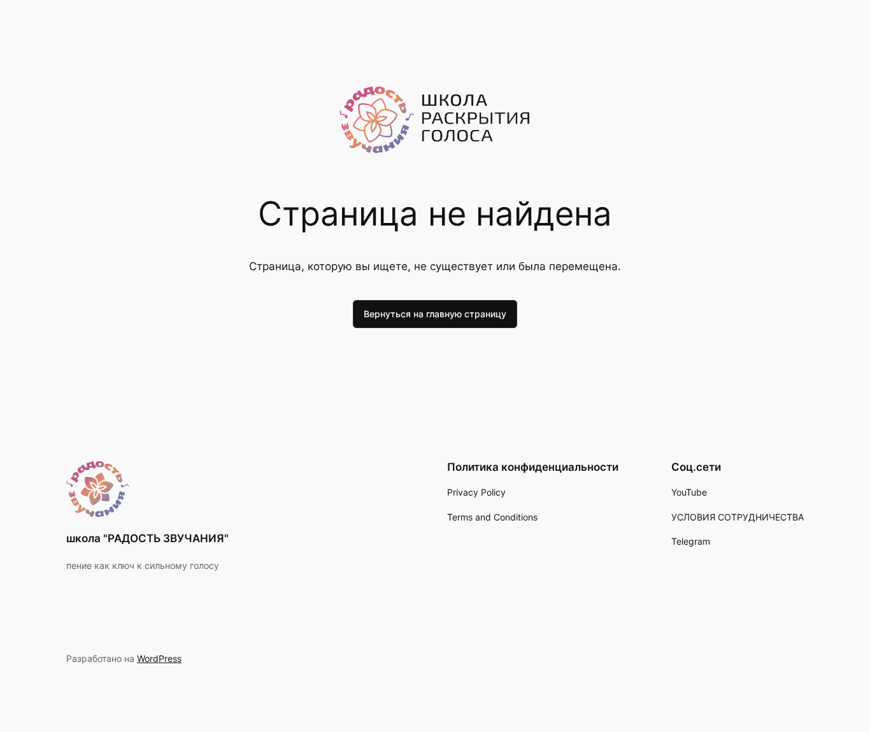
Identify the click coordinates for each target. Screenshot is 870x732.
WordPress (159, 658)
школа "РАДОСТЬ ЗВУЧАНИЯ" (147, 538)
